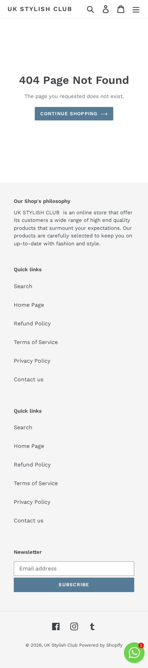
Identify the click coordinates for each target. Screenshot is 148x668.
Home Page (29, 305)
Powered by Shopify (101, 645)
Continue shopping (68, 113)
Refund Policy (32, 323)
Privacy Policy (32, 360)
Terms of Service (36, 342)
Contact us (28, 379)
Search (23, 286)
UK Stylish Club (40, 8)
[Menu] (136, 9)
